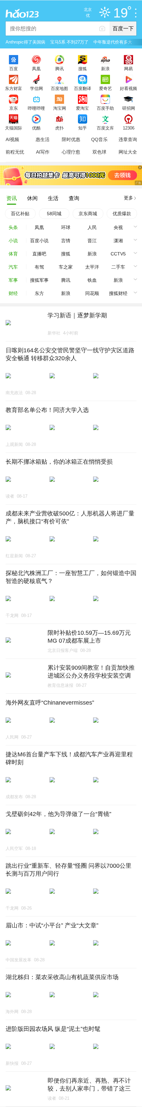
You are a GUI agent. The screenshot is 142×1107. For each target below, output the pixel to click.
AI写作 (43, 152)
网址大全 (128, 152)
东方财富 (13, 88)
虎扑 (59, 128)
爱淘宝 (82, 108)
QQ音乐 (99, 139)
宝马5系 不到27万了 (69, 42)
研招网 (128, 108)
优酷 (36, 128)
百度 (13, 68)
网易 (128, 68)
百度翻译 (82, 88)
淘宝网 (59, 108)
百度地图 (59, 88)
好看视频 (128, 88)
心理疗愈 (71, 152)
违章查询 (128, 139)
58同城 (54, 213)
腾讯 (59, 68)
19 (120, 13)
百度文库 (105, 128)
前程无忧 (15, 152)
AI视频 (12, 139)
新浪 (105, 68)
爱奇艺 (105, 88)
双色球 (99, 152)
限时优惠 (71, 139)
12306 (128, 128)
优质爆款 (122, 213)
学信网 (36, 88)
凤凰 (36, 68)
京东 (13, 108)
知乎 (82, 128)
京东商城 (88, 213)
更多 (128, 197)
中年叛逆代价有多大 (112, 42)
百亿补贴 (20, 213)
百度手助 (105, 108)
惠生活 (43, 139)
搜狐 (82, 68)
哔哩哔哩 (36, 108)
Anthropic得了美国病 (25, 42)
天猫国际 (13, 128)
